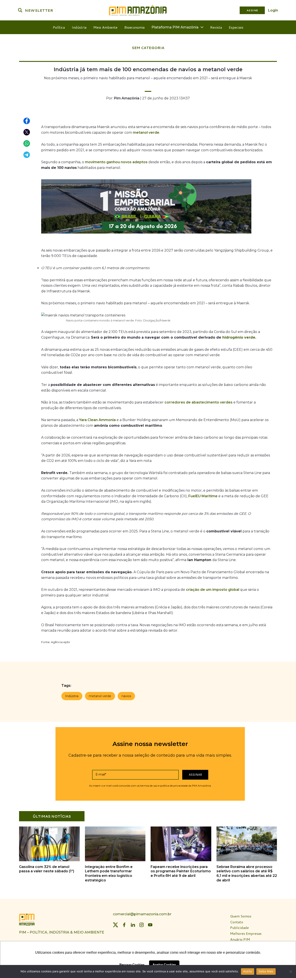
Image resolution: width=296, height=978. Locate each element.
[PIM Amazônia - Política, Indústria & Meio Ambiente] (138, 10)
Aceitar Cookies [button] (164, 964)
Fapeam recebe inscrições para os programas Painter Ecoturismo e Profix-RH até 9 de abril (181, 871)
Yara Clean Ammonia (97, 420)
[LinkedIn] (132, 924)
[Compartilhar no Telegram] (26, 154)
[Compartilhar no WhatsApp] (26, 143)
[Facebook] (124, 924)
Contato (236, 922)
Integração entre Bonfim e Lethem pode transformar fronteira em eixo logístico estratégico (109, 873)
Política (59, 27)
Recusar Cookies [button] (132, 964)
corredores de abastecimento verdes (198, 402)
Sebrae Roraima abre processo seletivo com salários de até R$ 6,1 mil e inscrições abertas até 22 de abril (246, 873)
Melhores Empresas (246, 933)
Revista (216, 27)
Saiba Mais (266, 971)
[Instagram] (141, 924)
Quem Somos (240, 916)
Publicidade (239, 927)
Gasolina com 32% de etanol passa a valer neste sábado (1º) (46, 869)
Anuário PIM (240, 939)
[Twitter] (115, 924)
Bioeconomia (134, 27)
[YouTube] (150, 924)
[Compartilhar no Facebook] (26, 121)
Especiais (236, 27)
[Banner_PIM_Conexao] (146, 234)
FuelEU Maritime (203, 496)
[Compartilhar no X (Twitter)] (26, 132)
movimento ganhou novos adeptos (116, 162)
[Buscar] (20, 10)
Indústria (79, 27)
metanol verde (146, 132)
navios (126, 696)
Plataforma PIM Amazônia (174, 27)
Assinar (195, 774)
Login (273, 10)
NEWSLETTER (39, 10)
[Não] (290, 971)
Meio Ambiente (105, 27)
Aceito (247, 971)
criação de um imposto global (212, 590)
